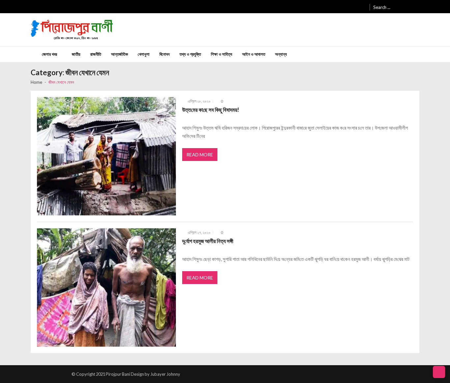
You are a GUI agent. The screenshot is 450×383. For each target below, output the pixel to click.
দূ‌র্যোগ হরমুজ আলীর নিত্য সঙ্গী (207, 241)
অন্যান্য (281, 54)
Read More (199, 154)
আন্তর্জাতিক (119, 54)
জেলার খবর (49, 54)
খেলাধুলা (144, 54)
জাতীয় (76, 54)
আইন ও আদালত (253, 54)
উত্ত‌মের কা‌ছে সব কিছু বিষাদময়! (210, 109)
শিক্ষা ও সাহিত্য (221, 54)
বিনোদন (164, 54)
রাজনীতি (95, 54)
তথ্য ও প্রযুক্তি (190, 54)
